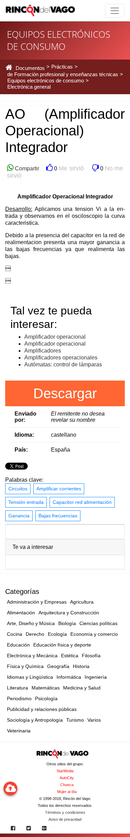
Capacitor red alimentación (82, 502)
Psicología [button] (46, 698)
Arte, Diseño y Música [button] (31, 623)
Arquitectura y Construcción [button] (68, 612)
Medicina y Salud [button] (82, 688)
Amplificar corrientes (58, 488)
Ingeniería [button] (96, 677)
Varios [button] (94, 720)
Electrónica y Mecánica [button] (32, 655)
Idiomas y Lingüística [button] (30, 677)
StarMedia (65, 771)
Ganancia (18, 515)
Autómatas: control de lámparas (63, 364)
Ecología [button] (57, 634)
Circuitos (17, 488)
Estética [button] (69, 655)
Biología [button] (67, 623)
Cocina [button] (14, 634)
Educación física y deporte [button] (62, 645)
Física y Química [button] (25, 666)
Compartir (26, 168)
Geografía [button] (58, 666)
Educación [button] (18, 645)
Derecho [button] (35, 634)
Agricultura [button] (82, 602)
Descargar (65, 393)
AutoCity (67, 778)
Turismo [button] (75, 720)
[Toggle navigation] (114, 11)
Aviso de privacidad (65, 819)
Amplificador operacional (55, 337)
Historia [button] (81, 666)
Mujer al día (67, 792)
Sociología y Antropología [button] (35, 720)
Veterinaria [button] (19, 730)
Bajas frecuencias (57, 515)
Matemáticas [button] (46, 688)
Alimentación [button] (21, 612)
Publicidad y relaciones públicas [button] (42, 709)
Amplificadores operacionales (60, 357)
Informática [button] (69, 677)
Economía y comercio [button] (94, 634)
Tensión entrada (26, 502)
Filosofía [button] (91, 655)
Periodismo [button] (19, 698)
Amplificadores (42, 351)
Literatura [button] (17, 688)
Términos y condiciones (65, 812)
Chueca (66, 785)
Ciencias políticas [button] (98, 623)
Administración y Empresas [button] (37, 602)
